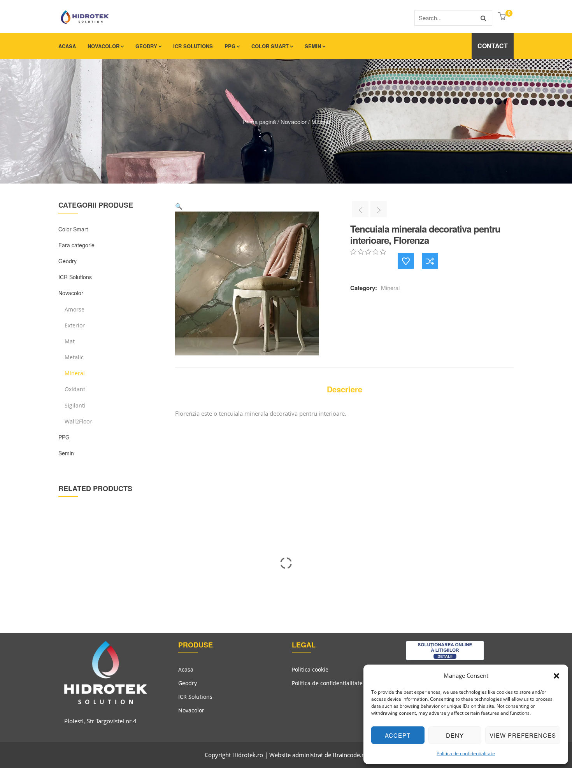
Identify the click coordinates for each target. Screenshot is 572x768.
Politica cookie (310, 669)
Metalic (74, 357)
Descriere (344, 389)
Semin (313, 46)
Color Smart (270, 46)
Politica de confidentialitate (466, 753)
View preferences (523, 735)
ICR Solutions (193, 46)
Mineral (320, 121)
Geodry (146, 46)
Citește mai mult (56, 584)
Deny (455, 735)
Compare (430, 261)
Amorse (74, 309)
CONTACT (492, 45)
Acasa (67, 46)
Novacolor (103, 46)
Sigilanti (75, 405)
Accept (398, 735)
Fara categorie (76, 245)
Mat (70, 341)
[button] (556, 676)
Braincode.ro (350, 755)
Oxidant (75, 389)
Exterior (75, 325)
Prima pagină (259, 121)
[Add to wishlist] (406, 261)
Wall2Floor (78, 421)
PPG (230, 46)
